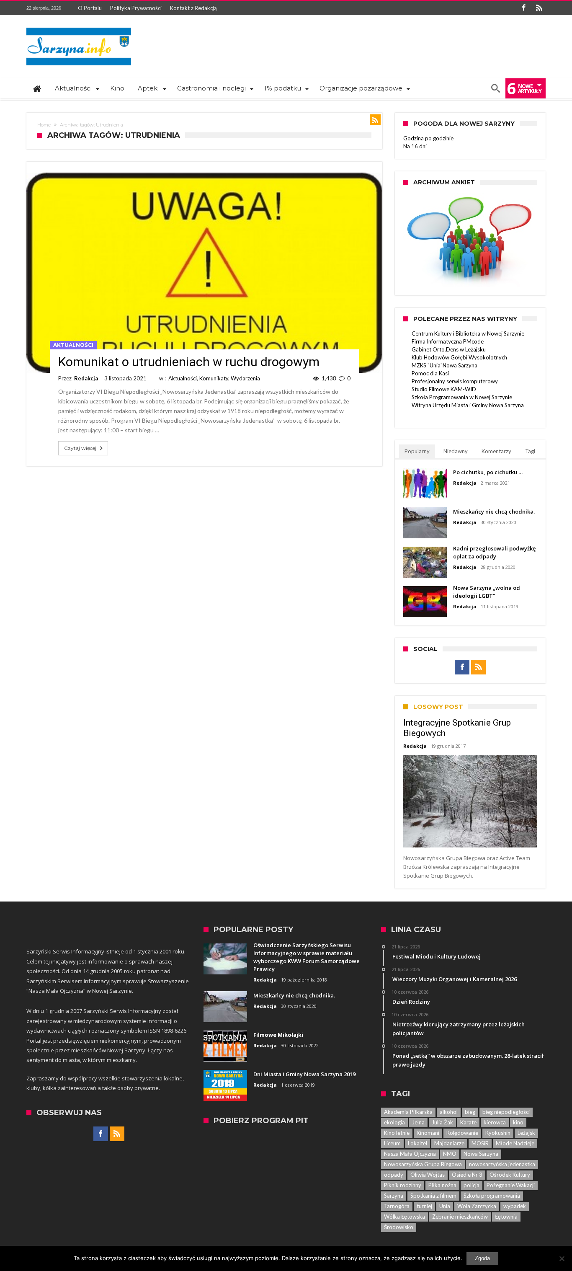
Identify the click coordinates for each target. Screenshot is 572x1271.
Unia (444, 1206)
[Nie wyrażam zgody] (561, 1258)
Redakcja (86, 378)
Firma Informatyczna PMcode (448, 341)
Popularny (417, 451)
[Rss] (539, 8)
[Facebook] (523, 8)
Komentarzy (496, 451)
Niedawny (455, 451)
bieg (470, 1111)
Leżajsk (526, 1132)
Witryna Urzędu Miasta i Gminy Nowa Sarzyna (468, 405)
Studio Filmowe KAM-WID (444, 389)
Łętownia (506, 1216)
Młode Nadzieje (515, 1143)
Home (44, 125)
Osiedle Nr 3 (467, 1174)
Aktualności (73, 345)
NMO (449, 1153)
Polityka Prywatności (136, 8)
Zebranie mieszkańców (460, 1216)
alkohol (449, 1111)
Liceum (392, 1143)
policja (471, 1185)
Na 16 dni (415, 146)
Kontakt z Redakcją (193, 8)
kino (518, 1122)
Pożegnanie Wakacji (511, 1185)
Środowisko (398, 1227)
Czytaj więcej (80, 448)
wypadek (514, 1206)
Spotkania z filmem (433, 1195)
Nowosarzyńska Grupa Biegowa (423, 1164)
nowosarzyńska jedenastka (502, 1164)
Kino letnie (397, 1132)
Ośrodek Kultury (510, 1174)
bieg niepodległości (506, 1111)
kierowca (495, 1122)
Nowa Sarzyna (481, 1153)
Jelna (418, 1122)
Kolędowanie (462, 1132)
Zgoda (482, 1258)
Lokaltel (417, 1143)
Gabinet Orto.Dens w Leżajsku (449, 349)
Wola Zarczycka (476, 1206)
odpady (393, 1174)
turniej (424, 1206)
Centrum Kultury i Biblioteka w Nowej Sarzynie (468, 333)
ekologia (394, 1122)
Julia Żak (442, 1122)
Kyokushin (497, 1132)
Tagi (530, 451)
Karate (468, 1122)
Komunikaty (213, 378)
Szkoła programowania (492, 1195)
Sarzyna (393, 1195)
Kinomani (428, 1132)
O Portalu (90, 8)
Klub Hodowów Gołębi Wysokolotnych (459, 357)
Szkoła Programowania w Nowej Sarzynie (462, 397)
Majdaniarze (449, 1143)
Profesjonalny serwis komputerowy (455, 381)
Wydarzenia (245, 378)
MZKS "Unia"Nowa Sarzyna (444, 365)
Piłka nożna (442, 1185)
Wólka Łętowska (404, 1216)
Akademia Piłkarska (408, 1111)
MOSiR (480, 1143)
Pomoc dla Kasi (430, 373)
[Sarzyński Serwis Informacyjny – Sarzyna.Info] (78, 27)
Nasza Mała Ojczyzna (410, 1153)
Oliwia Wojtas (427, 1174)
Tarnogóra (397, 1206)
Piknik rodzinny (402, 1185)
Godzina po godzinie (428, 138)
